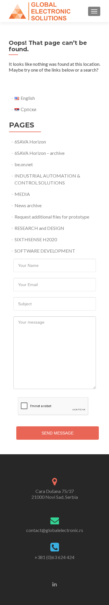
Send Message (58, 433)
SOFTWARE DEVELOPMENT (45, 250)
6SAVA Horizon (30, 141)
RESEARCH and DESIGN (39, 228)
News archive (28, 205)
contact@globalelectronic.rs (54, 530)
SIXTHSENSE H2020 (36, 239)
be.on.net (24, 164)
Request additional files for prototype (52, 216)
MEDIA (22, 194)
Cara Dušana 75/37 (54, 494)
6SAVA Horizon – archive (40, 153)
